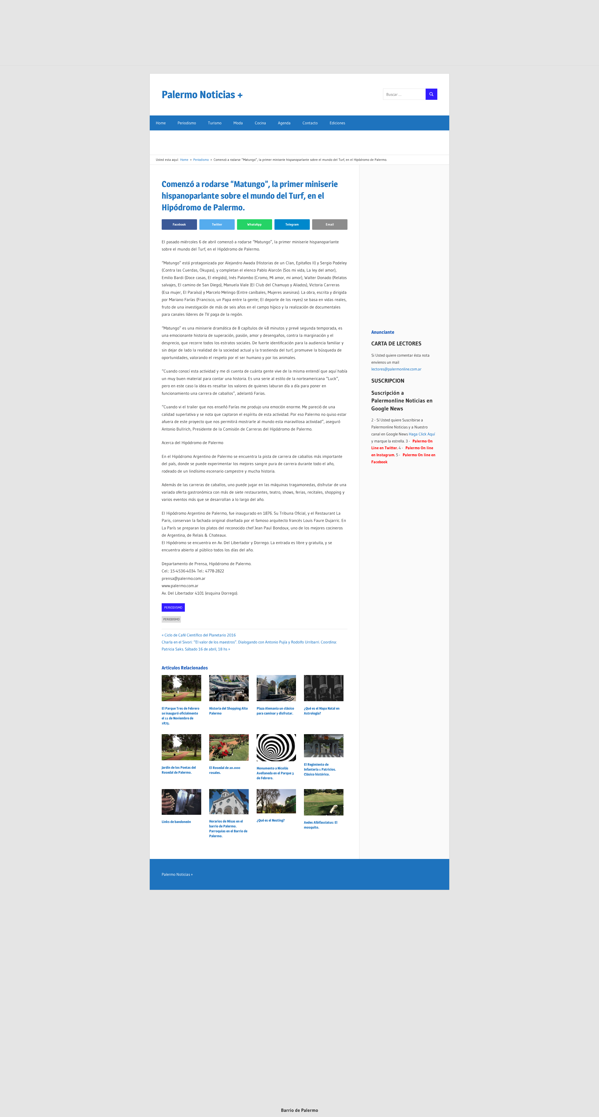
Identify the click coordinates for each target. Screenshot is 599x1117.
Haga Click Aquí (422, 433)
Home (161, 122)
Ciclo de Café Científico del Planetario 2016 (200, 634)
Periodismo (187, 122)
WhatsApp (254, 224)
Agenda (284, 122)
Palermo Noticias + (202, 94)
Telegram (292, 224)
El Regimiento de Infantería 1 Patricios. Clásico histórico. (320, 769)
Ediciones (337, 122)
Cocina (260, 122)
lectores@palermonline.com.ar (396, 368)
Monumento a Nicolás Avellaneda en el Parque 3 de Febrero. (275, 773)
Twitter (217, 224)
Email (330, 224)
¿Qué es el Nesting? (271, 820)
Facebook (179, 224)
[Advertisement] (299, 32)
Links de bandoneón (176, 821)
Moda (238, 122)
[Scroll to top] (591, 1109)
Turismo (215, 122)
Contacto (310, 122)
